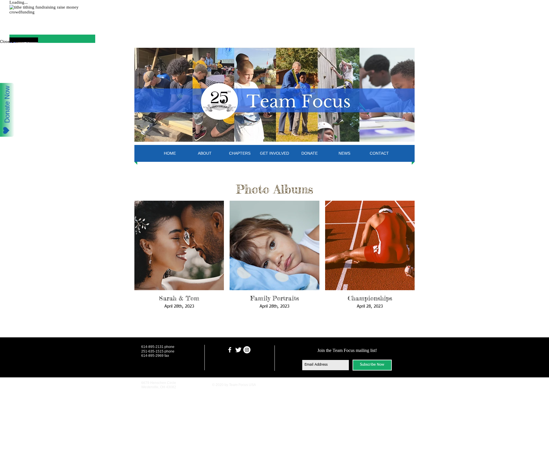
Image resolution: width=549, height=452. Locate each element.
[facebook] (229, 349)
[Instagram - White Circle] (246, 349)
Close (4, 41)
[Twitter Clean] (238, 349)
